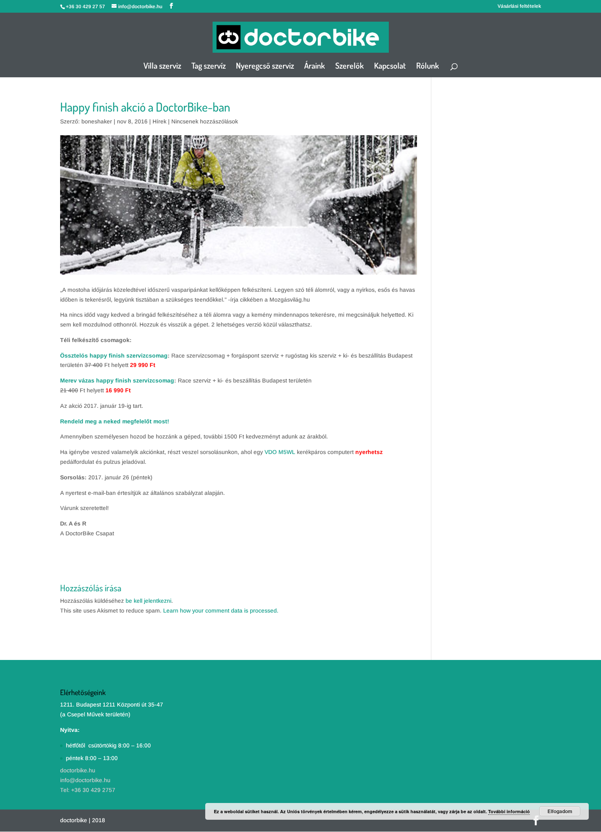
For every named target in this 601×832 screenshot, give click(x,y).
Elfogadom (559, 811)
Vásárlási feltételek (519, 6)
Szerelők (349, 67)
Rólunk (427, 67)
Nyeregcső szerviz (265, 67)
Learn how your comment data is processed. (220, 610)
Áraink (314, 67)
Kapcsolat (390, 67)
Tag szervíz (208, 67)
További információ (509, 811)
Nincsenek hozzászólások (204, 121)
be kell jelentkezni (148, 600)
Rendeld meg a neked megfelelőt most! (114, 421)
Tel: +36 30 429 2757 (87, 790)
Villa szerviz (162, 67)
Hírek (159, 121)
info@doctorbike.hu (85, 780)
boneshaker (96, 121)
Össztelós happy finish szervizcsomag (114, 355)
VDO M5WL (280, 452)
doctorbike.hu (77, 770)
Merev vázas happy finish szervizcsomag (117, 380)
